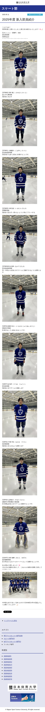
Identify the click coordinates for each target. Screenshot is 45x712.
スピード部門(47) (9, 638)
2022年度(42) (8, 667)
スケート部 (9, 8)
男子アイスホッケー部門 (35, 14)
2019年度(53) (8, 676)
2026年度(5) (7, 656)
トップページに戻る (10, 620)
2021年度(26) (8, 670)
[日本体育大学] (22, 2)
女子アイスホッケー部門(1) (12, 641)
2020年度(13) (8, 673)
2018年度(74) (8, 679)
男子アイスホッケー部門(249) (13, 636)
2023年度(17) (8, 665)
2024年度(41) (8, 662)
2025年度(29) (8, 659)
